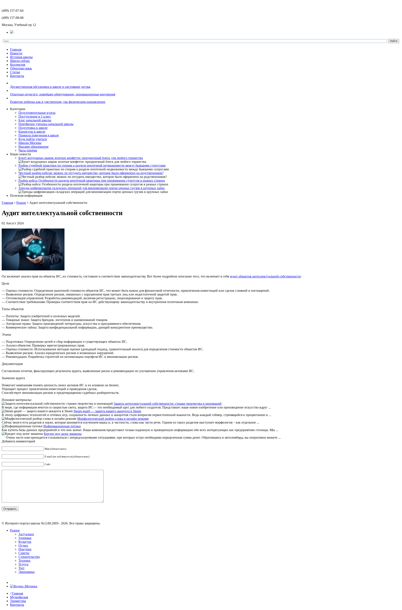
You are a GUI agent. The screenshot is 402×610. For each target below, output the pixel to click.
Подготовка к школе (33, 128)
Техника (24, 560)
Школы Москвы (29, 143)
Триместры (18, 601)
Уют (21, 568)
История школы (21, 57)
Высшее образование (33, 146)
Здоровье (24, 538)
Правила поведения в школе (38, 135)
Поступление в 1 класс (34, 116)
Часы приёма (27, 150)
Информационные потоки (62, 426)
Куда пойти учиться (32, 139)
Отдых (23, 545)
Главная (15, 49)
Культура (24, 541)
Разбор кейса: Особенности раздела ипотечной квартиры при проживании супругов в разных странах (91, 180)
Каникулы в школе (31, 131)
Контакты (17, 76)
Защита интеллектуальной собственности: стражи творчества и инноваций (168, 403)
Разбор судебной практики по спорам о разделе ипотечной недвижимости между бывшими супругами (92, 165)
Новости (16, 53)
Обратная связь (21, 68)
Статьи (15, 72)
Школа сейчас (20, 61)
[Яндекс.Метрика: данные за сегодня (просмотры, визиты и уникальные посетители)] (23, 586)
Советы (23, 553)
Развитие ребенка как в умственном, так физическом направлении (57, 102)
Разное (21, 202)
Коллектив (17, 64)
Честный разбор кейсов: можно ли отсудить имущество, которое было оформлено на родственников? (91, 173)
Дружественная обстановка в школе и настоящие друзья (50, 87)
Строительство (29, 557)
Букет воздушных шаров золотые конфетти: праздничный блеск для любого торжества (80, 158)
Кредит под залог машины (63, 433)
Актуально (26, 534)
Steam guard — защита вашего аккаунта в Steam (107, 411)
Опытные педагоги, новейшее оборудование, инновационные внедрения (62, 94)
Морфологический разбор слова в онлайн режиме (113, 418)
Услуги (23, 564)
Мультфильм (19, 597)
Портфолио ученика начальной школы (45, 124)
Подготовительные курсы (36, 112)
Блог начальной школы (34, 120)
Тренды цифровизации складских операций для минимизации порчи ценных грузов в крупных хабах (91, 188)
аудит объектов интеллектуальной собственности (265, 276)
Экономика (26, 572)
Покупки (24, 549)
